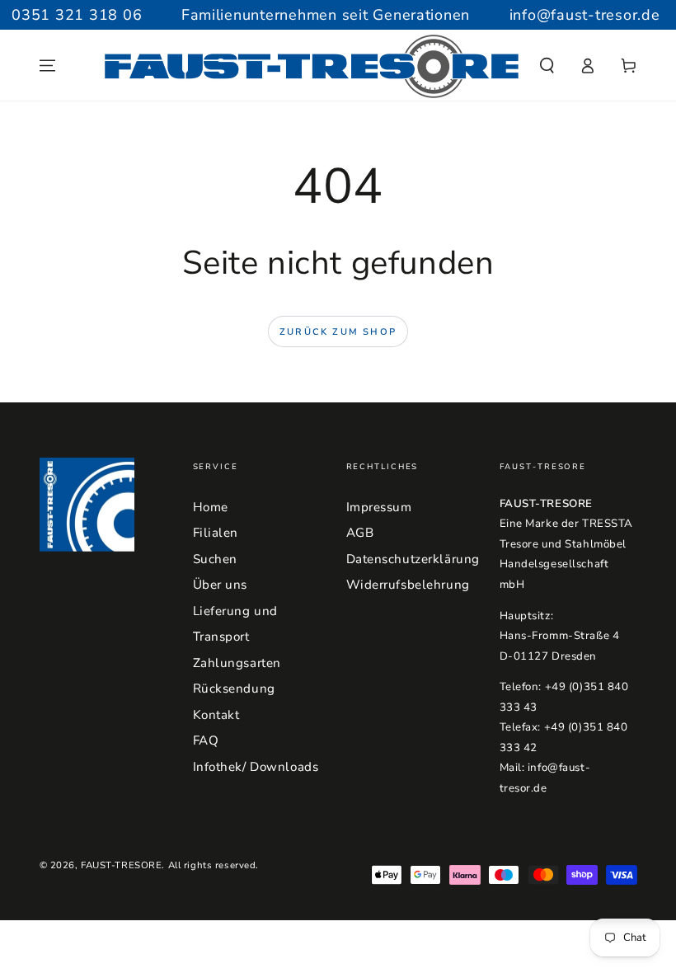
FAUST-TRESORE (121, 865)
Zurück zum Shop (338, 332)
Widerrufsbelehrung (408, 584)
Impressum (379, 507)
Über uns (220, 584)
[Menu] (47, 66)
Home (210, 507)
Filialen (216, 532)
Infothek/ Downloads (256, 767)
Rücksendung (234, 688)
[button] (547, 66)
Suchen (215, 559)
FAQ (206, 740)
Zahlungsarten (237, 663)
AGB (360, 532)
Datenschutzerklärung (413, 559)
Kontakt (216, 715)
